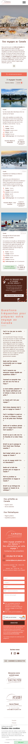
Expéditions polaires (10, 517)
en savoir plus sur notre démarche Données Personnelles (13, 633)
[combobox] (5, 590)
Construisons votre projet (14, 295)
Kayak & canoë (9, 504)
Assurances (14, 725)
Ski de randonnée (9, 506)
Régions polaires (9, 515)
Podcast (14, 723)
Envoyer (14, 623)
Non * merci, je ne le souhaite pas (13, 611)
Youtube (14, 720)
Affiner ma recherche (15, 74)
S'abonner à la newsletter (16, 661)
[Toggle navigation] (24, 2)
